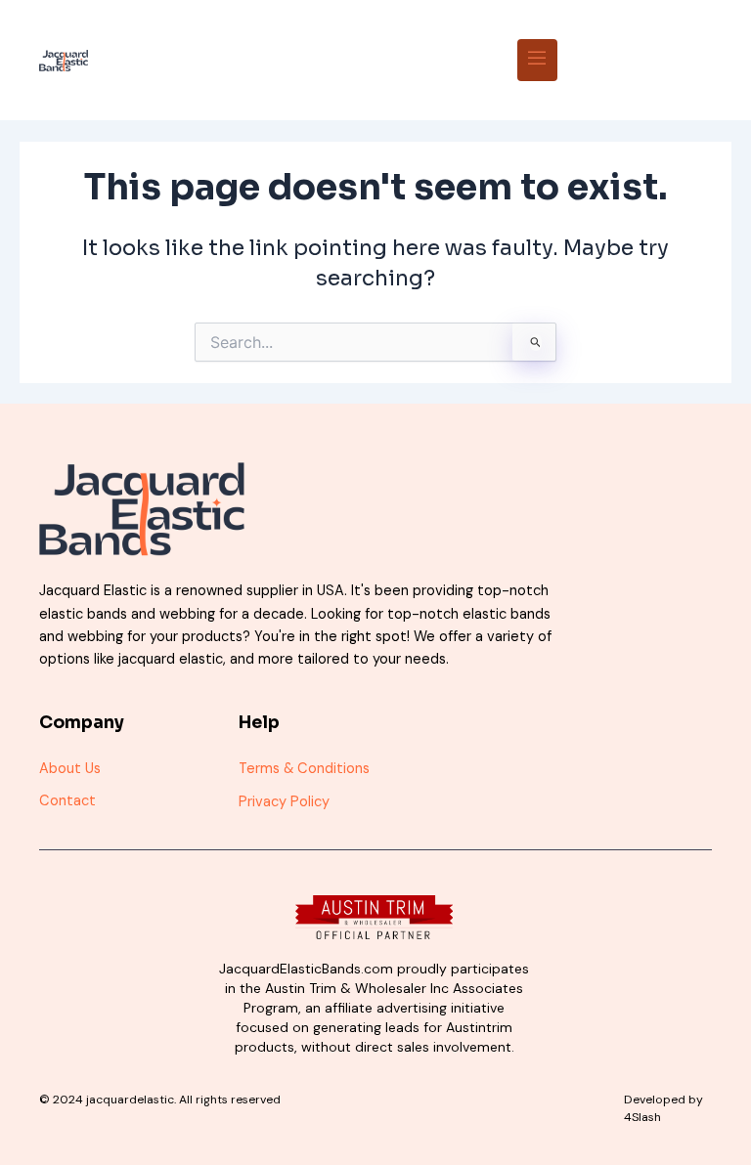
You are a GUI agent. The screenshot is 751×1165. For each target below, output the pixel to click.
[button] (537, 60)
